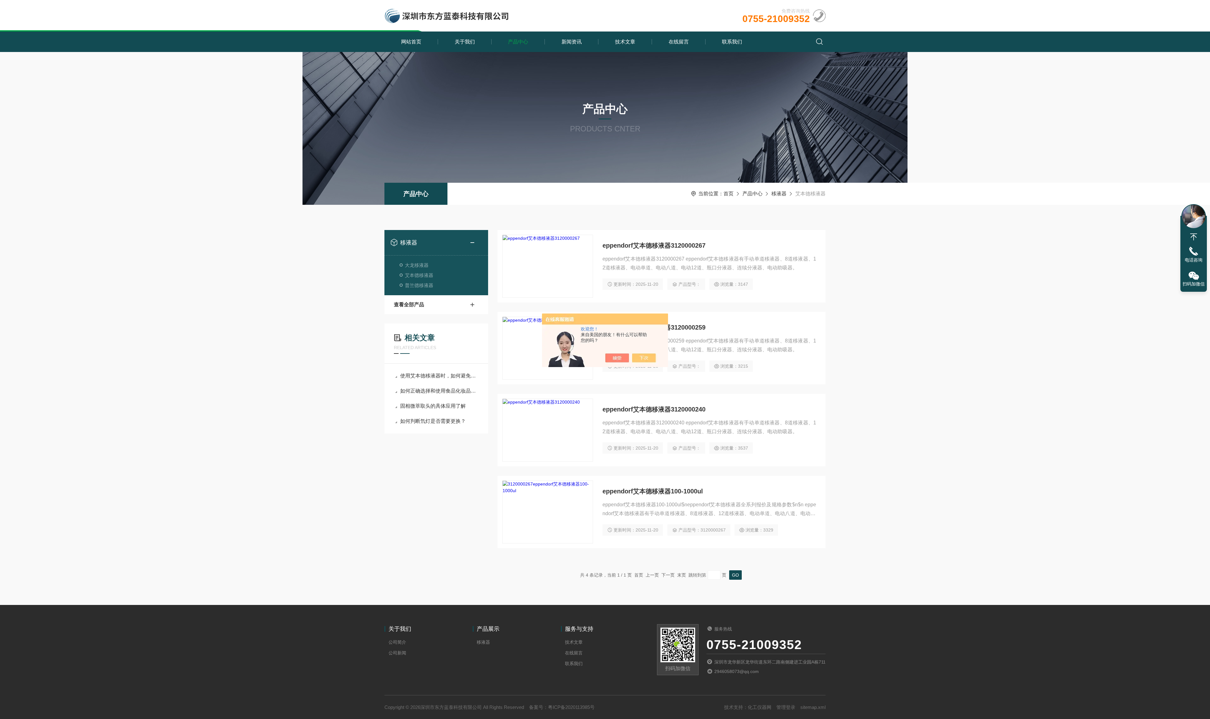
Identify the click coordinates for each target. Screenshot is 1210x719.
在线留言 (679, 41)
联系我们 (732, 41)
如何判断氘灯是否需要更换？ (433, 421)
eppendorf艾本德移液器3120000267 (654, 245)
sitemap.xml (813, 707)
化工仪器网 (759, 707)
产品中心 (518, 41)
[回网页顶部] (1193, 237)
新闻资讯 (572, 41)
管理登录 (785, 707)
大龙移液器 (417, 265)
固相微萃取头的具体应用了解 (433, 406)
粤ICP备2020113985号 (571, 707)
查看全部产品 (409, 304)
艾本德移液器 (419, 275)
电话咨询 (1193, 259)
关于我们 (465, 41)
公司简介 (397, 642)
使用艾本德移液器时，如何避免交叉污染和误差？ (439, 375)
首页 (728, 193)
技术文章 (625, 41)
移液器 (778, 193)
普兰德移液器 (419, 285)
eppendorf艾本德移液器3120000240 (654, 409)
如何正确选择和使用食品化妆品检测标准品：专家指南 (439, 391)
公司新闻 (397, 652)
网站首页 (411, 41)
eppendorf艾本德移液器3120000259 (654, 327)
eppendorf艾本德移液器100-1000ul (652, 491)
